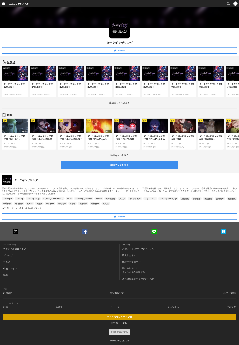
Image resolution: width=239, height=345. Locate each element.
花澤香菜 (83, 203)
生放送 (59, 307)
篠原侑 (72, 203)
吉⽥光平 (220, 198)
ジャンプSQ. (150, 198)
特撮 (5, 275)
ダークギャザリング (168, 198)
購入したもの (129, 255)
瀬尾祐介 (62, 203)
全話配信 (196, 198)
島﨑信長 (7, 203)
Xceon (99, 198)
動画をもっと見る (119, 155)
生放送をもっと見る (119, 102)
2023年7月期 (33, 198)
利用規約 (7, 292)
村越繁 (39, 203)
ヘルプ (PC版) (228, 292)
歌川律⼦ (50, 203)
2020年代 (7, 198)
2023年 (19, 198)
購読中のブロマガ (131, 261)
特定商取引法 (117, 292)
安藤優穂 (232, 198)
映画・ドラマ (10, 268)
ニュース (115, 307)
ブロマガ (7, 255)
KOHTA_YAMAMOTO (53, 198)
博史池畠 (208, 198)
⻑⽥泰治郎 (110, 198)
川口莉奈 (19, 203)
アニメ (122, 198)
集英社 (106, 203)
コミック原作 (135, 198)
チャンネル (173, 307)
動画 (5, 307)
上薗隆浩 (185, 198)
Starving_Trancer (83, 198)
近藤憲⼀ (95, 203)
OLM (69, 198)
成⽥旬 (30, 203)
